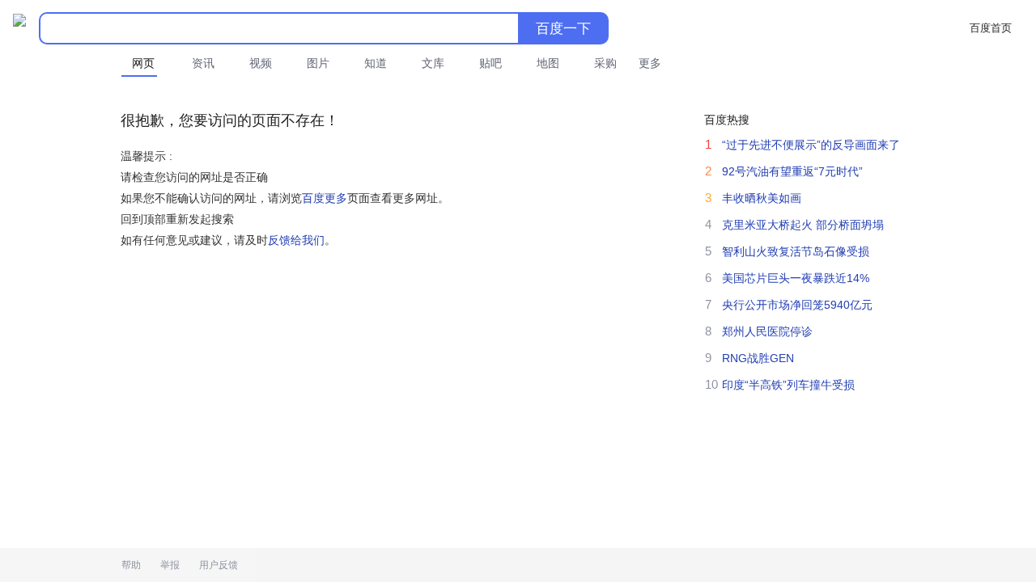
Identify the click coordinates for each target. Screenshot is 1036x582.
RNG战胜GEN (758, 358)
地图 (548, 63)
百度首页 (991, 28)
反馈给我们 (296, 240)
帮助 (131, 565)
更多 (650, 63)
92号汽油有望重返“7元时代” (792, 171)
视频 (260, 63)
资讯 (203, 63)
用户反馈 (218, 565)
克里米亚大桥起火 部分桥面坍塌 (803, 224)
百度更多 (324, 198)
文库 (433, 63)
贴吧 (490, 63)
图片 (318, 63)
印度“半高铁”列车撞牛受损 (788, 384)
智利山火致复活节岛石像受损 (795, 251)
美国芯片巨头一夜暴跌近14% (795, 278)
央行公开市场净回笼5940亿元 (797, 304)
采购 (605, 63)
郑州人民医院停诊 (767, 331)
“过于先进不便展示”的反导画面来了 (811, 144)
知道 (375, 63)
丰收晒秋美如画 (761, 198)
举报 (170, 565)
